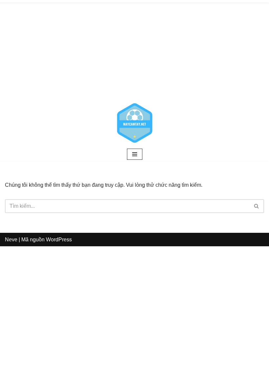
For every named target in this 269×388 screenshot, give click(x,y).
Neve (11, 239)
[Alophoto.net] (134, 123)
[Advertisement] (134, 49)
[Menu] (134, 154)
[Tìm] (256, 206)
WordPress (59, 239)
